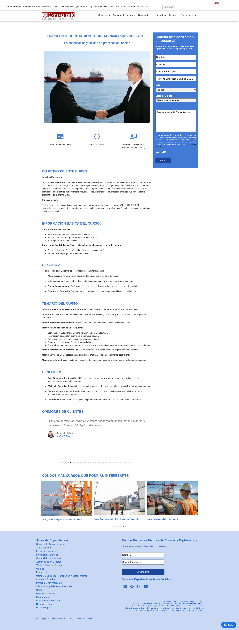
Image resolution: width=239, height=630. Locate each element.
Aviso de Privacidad (85, 618)
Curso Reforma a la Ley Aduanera (162, 519)
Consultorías (187, 15)
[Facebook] (131, 586)
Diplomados (144, 15)
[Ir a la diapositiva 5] (123, 526)
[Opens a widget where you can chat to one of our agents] (228, 625)
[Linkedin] (125, 586)
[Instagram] (138, 586)
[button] (60, 462)
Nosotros (173, 15)
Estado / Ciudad (165, 95)
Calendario (161, 15)
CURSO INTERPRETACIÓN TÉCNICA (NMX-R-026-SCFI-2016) (97, 36)
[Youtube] (145, 586)
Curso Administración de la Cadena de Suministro (117, 519)
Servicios (102, 15)
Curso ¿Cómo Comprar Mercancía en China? (61, 519)
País (158, 85)
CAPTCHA (161, 151)
